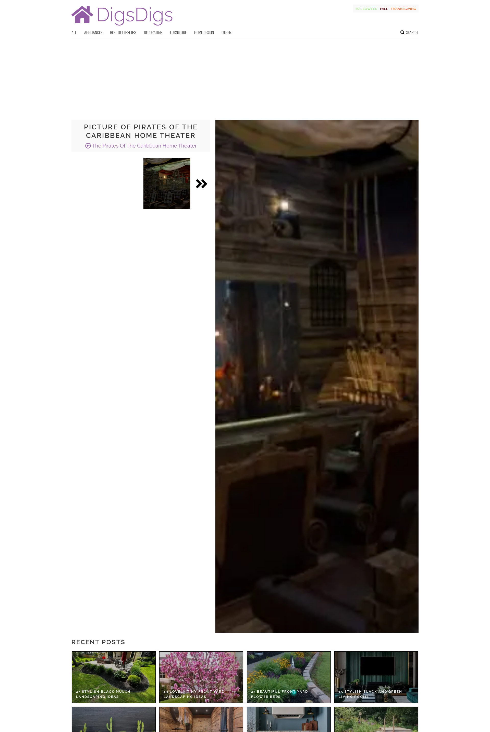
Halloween (366, 9)
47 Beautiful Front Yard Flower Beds (279, 694)
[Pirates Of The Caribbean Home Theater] (167, 183)
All (74, 32)
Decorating (153, 32)
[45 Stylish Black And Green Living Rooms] (376, 677)
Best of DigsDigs (123, 32)
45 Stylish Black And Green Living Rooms (370, 694)
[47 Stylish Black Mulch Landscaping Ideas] (113, 677)
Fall (384, 9)
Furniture (178, 32)
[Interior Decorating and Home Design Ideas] (122, 26)
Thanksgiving (403, 9)
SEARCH (412, 32)
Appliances (93, 32)
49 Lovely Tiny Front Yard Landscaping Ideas (194, 694)
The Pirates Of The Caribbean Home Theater (144, 146)
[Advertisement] (245, 75)
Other (226, 32)
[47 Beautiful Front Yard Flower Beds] (288, 677)
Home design (204, 32)
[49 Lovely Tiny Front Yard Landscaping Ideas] (201, 677)
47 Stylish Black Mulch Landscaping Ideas (103, 694)
